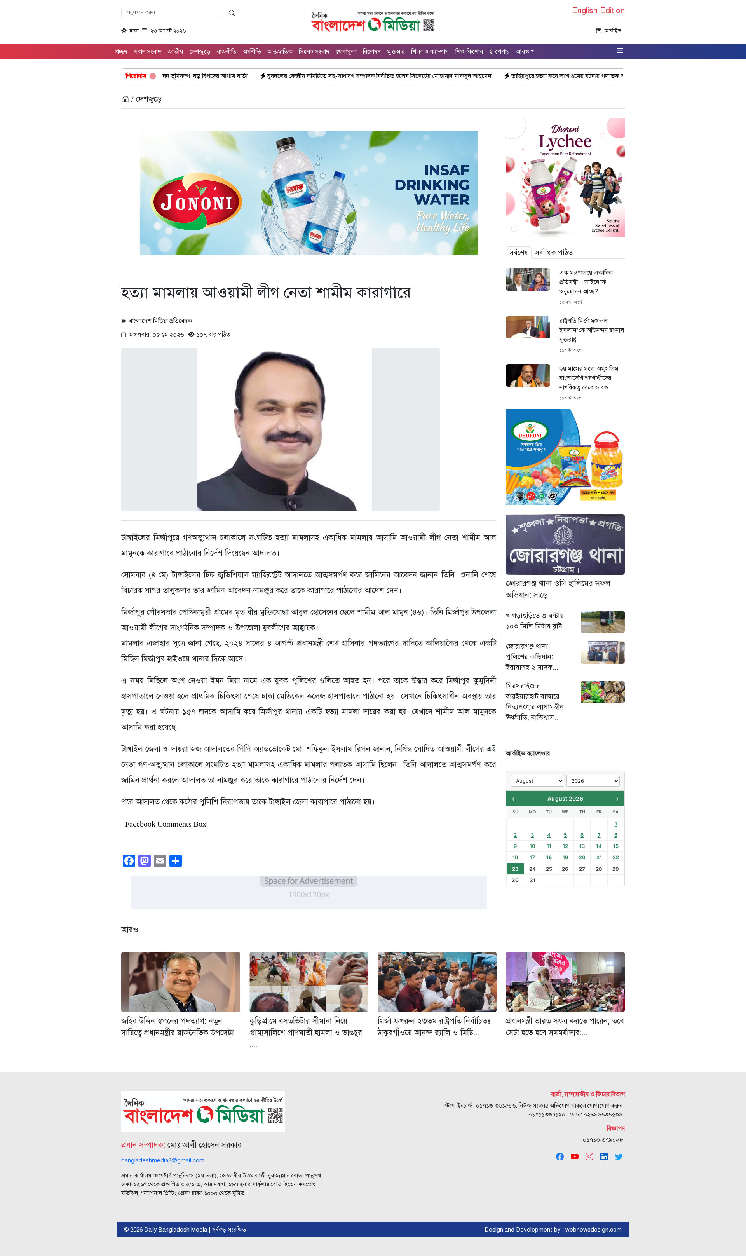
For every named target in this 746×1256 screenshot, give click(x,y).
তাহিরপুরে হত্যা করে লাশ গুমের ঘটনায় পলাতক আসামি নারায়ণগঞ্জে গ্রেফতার (515, 76)
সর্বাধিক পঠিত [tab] (554, 252)
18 (549, 857)
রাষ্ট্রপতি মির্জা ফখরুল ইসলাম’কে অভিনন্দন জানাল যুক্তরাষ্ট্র (592, 330)
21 (599, 857)
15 (616, 846)
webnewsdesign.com (593, 1229)
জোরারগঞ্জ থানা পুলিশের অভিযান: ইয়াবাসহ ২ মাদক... (532, 657)
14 (599, 846)
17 (532, 857)
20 (582, 857)
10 (532, 846)
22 (616, 857)
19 (565, 857)
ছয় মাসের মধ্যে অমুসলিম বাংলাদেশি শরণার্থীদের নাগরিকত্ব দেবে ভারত (589, 378)
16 (515, 857)
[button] (620, 51)
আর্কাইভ (613, 31)
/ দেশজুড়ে (145, 99)
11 (549, 846)
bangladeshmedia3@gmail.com (162, 1160)
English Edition (598, 11)
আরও (129, 930)
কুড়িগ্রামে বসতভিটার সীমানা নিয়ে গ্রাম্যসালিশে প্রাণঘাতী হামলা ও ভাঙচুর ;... (305, 1032)
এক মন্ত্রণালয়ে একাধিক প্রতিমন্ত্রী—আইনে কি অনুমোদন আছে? (586, 282)
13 (582, 846)
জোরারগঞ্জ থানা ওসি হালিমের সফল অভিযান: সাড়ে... (558, 589)
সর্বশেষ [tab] (518, 252)
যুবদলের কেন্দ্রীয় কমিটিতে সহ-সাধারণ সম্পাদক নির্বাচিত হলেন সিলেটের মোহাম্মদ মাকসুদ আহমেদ (296, 76)
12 (565, 846)
